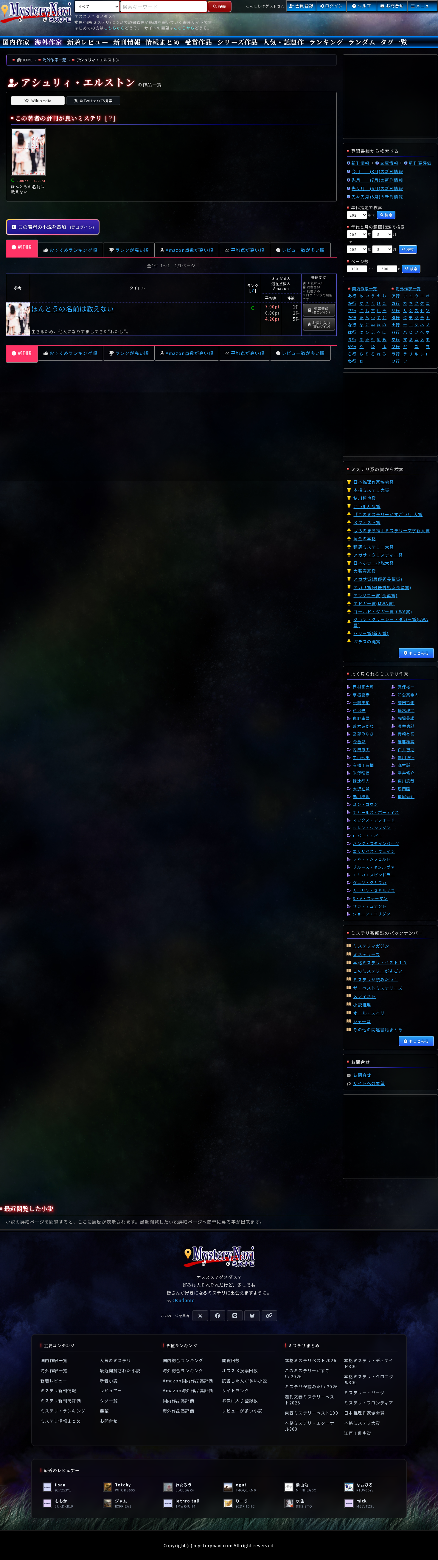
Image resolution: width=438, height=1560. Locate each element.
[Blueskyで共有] (252, 1315)
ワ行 (396, 361)
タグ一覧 (394, 41)
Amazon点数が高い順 (189, 250)
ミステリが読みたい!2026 (311, 1387)
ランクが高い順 (132, 250)
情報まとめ (162, 41)
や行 (352, 346)
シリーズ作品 (237, 41)
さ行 (352, 310)
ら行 (352, 354)
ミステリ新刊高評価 (61, 1401)
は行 (352, 332)
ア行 (396, 296)
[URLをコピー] (269, 1315)
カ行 (396, 303)
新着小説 (109, 1380)
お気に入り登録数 (240, 1401)
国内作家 (16, 41)
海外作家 (48, 41)
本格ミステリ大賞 (362, 1423)
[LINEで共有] (235, 1315)
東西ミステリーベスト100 (311, 1413)
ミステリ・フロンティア (368, 1403)
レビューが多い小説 (242, 1411)
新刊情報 (127, 41)
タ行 (396, 317)
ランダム (361, 41)
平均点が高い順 (248, 250)
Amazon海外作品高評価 (188, 1390)
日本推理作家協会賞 (364, 1413)
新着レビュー (87, 41)
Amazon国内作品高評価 (188, 1380)
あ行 (352, 296)
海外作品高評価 (178, 1411)
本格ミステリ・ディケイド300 (368, 1363)
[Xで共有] (200, 1315)
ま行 (352, 339)
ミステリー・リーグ (364, 1393)
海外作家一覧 (408, 288)
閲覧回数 (231, 1360)
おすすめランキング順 (73, 250)
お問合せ (109, 1421)
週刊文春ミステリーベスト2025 (309, 1400)
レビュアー (111, 1390)
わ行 (352, 361)
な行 (352, 324)
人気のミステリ (115, 1360)
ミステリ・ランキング (63, 1411)
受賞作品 (198, 41)
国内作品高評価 (178, 1401)
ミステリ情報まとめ (61, 1421)
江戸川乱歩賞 (357, 1433)
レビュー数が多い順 (303, 250)
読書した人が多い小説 (244, 1380)
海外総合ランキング (183, 1370)
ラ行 (396, 354)
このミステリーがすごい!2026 (307, 1373)
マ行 (396, 339)
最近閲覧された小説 (120, 1370)
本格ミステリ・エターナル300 (309, 1426)
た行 (352, 317)
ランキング (326, 41)
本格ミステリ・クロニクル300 (369, 1379)
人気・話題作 (283, 41)
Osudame (184, 1300)
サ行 (396, 310)
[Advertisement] (171, 436)
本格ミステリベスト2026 (310, 1360)
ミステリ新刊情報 (59, 1390)
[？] (110, 118)
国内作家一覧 (365, 288)
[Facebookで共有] (217, 1315)
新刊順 (25, 247)
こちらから (114, 28)
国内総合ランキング (183, 1360)
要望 (104, 1411)
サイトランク (235, 1390)
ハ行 (396, 332)
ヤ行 (396, 346)
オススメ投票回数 (240, 1370)
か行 (352, 303)
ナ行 (396, 324)
